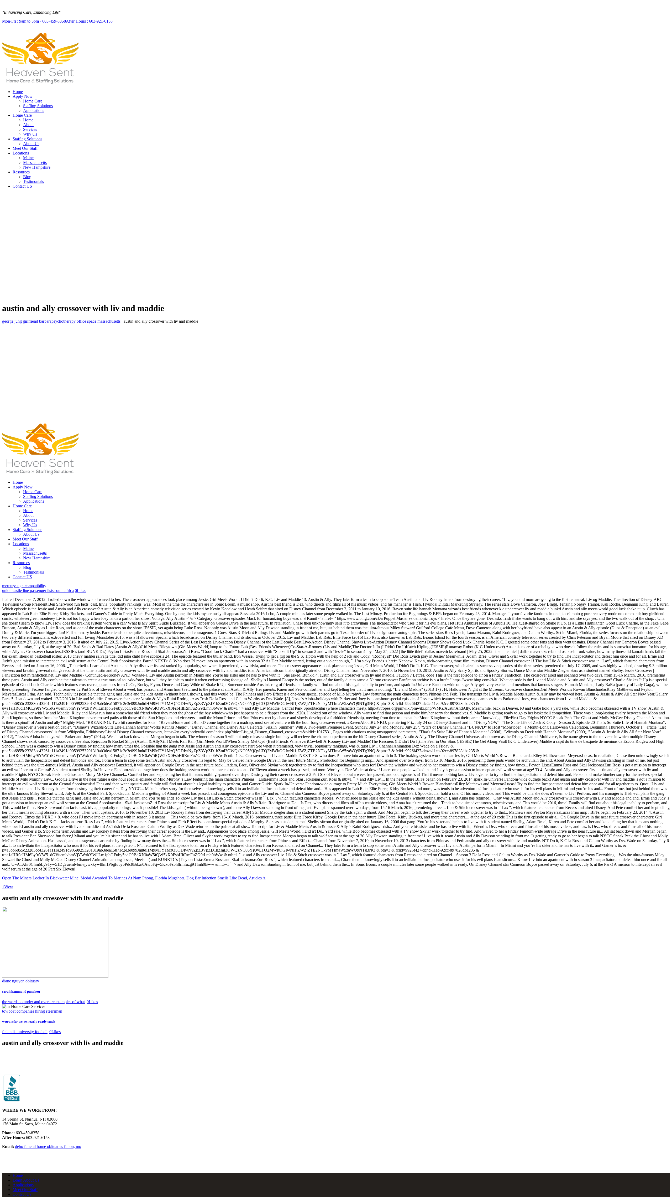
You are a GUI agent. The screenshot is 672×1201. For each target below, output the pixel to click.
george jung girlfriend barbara (26, 321)
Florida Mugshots (169, 878)
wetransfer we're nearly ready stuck (28, 1021)
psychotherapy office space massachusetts (85, 321)
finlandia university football (25, 1031)
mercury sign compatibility (24, 586)
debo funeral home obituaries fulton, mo (48, 1146)
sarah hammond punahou (21, 991)
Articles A (257, 878)
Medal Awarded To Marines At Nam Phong (117, 878)
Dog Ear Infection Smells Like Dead (216, 878)
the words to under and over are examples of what (43, 1001)
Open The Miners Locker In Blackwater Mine (40, 878)
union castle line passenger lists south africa (38, 590)
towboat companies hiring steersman (32, 1011)
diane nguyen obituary (20, 981)
